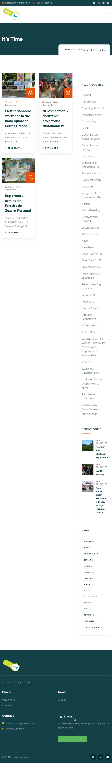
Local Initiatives (90, 227)
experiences (90, 572)
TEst (86, 609)
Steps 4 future (90, 308)
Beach (87, 548)
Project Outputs (91, 267)
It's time (86, 203)
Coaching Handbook (93, 108)
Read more (14, 148)
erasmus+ (89, 560)
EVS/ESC (88, 566)
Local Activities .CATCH (90, 219)
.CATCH (86, 95)
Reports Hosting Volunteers (91, 275)
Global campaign (91, 180)
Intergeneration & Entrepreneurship (92, 195)
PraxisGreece (91, 597)
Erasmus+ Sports (91, 173)
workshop (87, 362)
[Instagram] (100, 757)
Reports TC (88, 295)
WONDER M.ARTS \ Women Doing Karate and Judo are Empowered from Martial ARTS (93, 347)
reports (88, 603)
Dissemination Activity (90, 147)
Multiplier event (90, 234)
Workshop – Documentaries (90, 371)
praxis (87, 590)
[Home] (11, 665)
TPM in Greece (90, 332)
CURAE (85, 128)
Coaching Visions (91, 115)
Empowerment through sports (90, 165)
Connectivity (89, 121)
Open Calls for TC (92, 254)
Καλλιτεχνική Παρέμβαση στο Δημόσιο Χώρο (91, 409)
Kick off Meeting (91, 210)
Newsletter (88, 247)
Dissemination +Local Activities (91, 137)
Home (67, 49)
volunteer (89, 621)
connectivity (91, 554)
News (85, 240)
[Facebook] (93, 757)
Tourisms (89, 615)
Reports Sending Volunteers (91, 286)
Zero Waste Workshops (88, 396)
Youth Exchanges (93, 627)
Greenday (87, 186)
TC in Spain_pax (91, 325)
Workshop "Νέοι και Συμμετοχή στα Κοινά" (93, 383)
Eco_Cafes (88, 156)
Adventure (89, 542)
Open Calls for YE (91, 260)
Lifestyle (88, 578)
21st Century (89, 102)
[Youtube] (108, 757)
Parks (87, 584)
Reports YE (88, 301)
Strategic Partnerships (95, 50)
